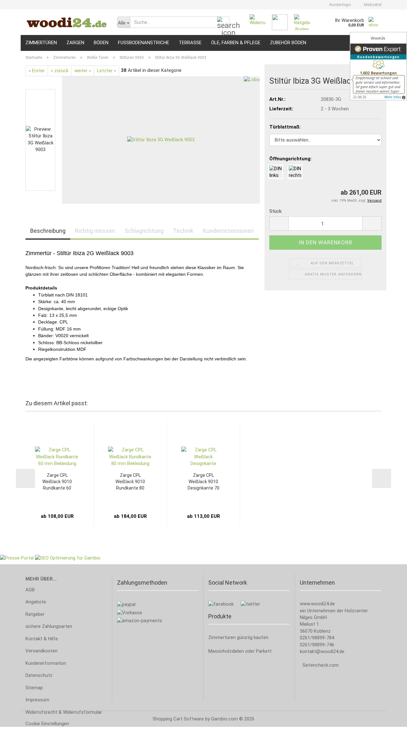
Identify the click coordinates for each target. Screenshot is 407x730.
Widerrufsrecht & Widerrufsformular (63, 712)
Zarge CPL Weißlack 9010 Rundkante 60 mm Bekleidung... (57, 482)
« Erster (37, 70)
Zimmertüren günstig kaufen (238, 637)
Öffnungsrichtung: (290, 159)
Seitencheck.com (320, 665)
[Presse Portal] (17, 558)
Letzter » (106, 70)
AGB (30, 590)
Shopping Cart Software (178, 719)
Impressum (37, 700)
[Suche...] (223, 22)
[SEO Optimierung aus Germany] (67, 558)
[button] (278, 223)
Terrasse (190, 42)
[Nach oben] (389, 720)
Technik (183, 230)
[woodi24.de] (66, 22)
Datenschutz (38, 675)
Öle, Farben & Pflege (235, 42)
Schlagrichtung (144, 230)
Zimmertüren (41, 42)
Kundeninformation (45, 663)
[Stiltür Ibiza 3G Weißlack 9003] (161, 140)
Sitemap (34, 688)
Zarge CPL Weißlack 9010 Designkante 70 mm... (203, 482)
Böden (101, 42)
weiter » (82, 70)
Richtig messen (95, 230)
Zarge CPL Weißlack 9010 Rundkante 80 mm (130, 482)
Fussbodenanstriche (143, 42)
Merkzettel (372, 5)
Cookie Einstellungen (47, 724)
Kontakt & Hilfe (41, 639)
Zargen (75, 42)
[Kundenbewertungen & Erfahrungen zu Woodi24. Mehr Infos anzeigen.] (378, 66)
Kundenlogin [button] (339, 5)
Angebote (35, 602)
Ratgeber (35, 614)
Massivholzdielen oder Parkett (240, 651)
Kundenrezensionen (228, 230)
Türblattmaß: (285, 127)
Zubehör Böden (288, 42)
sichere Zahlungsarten (48, 626)
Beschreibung (48, 230)
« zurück (59, 70)
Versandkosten (41, 651)
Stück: (275, 211)
